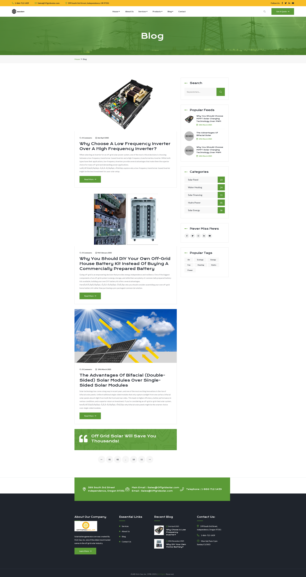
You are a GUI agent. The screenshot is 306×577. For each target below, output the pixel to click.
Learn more (84, 551)
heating (201, 265)
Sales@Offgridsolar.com (49, 3)
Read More (89, 179)
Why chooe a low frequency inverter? (176, 532)
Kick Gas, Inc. (141, 573)
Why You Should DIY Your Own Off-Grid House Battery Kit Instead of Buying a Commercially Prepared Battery (124, 263)
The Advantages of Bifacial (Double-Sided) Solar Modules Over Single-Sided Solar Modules (122, 380)
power (190, 270)
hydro (213, 265)
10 (134, 459)
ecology (200, 260)
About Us (129, 11)
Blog (170, 11)
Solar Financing (205, 195)
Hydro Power (205, 202)
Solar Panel (205, 179)
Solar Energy (205, 210)
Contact (182, 11)
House (115, 11)
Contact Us (126, 541)
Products (157, 11)
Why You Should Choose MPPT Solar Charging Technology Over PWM (209, 118)
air (189, 260)
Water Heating (205, 187)
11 (142, 459)
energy (213, 260)
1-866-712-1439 (22, 3)
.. (125, 459)
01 (110, 459)
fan (189, 265)
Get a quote (281, 11)
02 (118, 459)
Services (142, 11)
